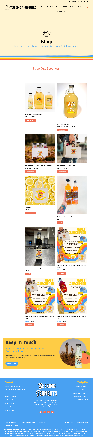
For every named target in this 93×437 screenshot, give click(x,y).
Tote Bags (28, 207)
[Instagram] (44, 412)
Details (60, 222)
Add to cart (61, 273)
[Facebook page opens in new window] (79, 1)
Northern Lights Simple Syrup (65, 217)
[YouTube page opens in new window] (87, 1)
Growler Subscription (63, 124)
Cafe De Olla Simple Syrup (33, 268)
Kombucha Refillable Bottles (33, 114)
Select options (30, 120)
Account (73, 2)
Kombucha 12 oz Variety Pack (66, 166)
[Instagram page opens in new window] (81, 1)
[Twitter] (48, 412)
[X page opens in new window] (84, 1)
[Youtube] (52, 412)
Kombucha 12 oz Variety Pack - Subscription (38, 166)
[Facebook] (40, 412)
